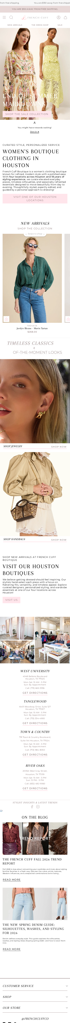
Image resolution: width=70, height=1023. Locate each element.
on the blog (35, 817)
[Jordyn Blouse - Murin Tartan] (32, 278)
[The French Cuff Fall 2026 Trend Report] (35, 838)
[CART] (65, 17)
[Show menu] (4, 17)
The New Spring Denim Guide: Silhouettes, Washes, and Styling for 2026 (33, 929)
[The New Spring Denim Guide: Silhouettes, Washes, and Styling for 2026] (35, 904)
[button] (11, 17)
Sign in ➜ (34, 131)
